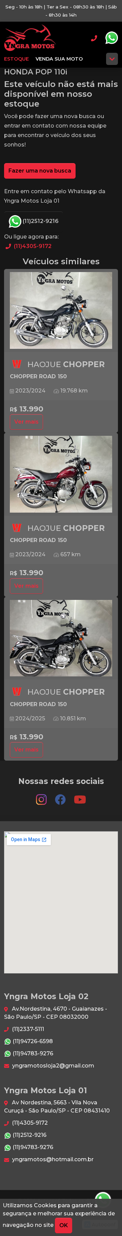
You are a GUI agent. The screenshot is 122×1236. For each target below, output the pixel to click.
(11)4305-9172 (32, 246)
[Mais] (112, 59)
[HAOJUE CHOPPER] (61, 310)
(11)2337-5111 (27, 1029)
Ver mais (26, 422)
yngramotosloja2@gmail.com (52, 1065)
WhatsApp (111, 38)
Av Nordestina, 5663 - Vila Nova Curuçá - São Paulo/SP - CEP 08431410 (57, 1106)
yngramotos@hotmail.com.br (52, 1159)
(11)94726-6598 (32, 1041)
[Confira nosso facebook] (61, 796)
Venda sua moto (59, 59)
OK (63, 1225)
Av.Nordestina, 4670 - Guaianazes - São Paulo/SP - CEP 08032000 (55, 1013)
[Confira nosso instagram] (42, 796)
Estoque (16, 59)
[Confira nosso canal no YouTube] (79, 796)
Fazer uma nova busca (39, 170)
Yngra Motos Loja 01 (30, 37)
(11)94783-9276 (32, 1053)
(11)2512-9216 (40, 221)
